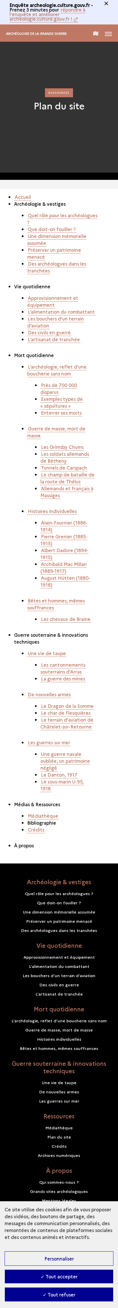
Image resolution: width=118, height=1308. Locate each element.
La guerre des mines (63, 678)
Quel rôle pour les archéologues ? (62, 218)
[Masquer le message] (106, 3)
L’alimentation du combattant (61, 311)
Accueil (23, 197)
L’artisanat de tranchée (54, 339)
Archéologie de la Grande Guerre (36, 33)
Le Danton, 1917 (59, 774)
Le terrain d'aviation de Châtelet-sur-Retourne (66, 723)
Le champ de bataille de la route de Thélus (67, 478)
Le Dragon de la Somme (67, 706)
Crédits (36, 829)
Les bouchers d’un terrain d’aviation (55, 322)
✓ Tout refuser (59, 1294)
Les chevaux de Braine (66, 619)
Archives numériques (59, 1155)
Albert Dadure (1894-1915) (64, 553)
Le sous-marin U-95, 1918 (62, 785)
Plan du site (59, 1137)
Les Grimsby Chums (62, 447)
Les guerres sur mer (49, 742)
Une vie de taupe (47, 653)
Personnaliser (59, 1258)
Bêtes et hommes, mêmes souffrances (56, 604)
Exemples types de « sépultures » (61, 402)
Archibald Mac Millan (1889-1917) (63, 567)
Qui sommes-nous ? (59, 1182)
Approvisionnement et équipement (52, 301)
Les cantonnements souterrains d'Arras (62, 668)
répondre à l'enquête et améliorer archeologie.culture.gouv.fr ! (47, 14)
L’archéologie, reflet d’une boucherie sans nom (56, 370)
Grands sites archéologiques (59, 1191)
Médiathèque (43, 816)
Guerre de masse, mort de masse (56, 431)
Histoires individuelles (52, 511)
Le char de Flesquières (66, 713)
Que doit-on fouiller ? (52, 229)
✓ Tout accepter (59, 1276)
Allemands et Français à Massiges (66, 491)
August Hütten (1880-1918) (65, 581)
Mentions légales (59, 1200)
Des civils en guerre (49, 332)
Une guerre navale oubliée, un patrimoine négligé (65, 761)
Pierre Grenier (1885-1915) (64, 539)
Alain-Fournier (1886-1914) (64, 526)
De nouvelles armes (49, 694)
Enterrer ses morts (61, 412)
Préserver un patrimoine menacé (54, 253)
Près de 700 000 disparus (58, 388)
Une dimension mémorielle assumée (56, 239)
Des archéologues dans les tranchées (56, 267)
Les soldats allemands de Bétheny (64, 457)
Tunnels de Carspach (64, 467)
